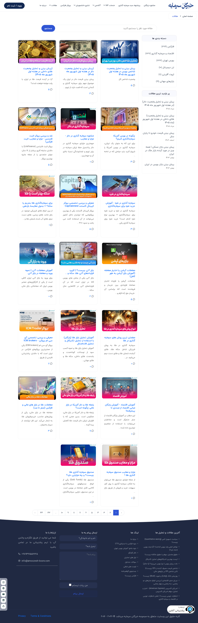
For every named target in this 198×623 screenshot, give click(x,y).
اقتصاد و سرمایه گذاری (159, 53)
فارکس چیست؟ (130, 575)
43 (49, 512)
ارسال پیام (78, 594)
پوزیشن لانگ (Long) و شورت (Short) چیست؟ (160, 576)
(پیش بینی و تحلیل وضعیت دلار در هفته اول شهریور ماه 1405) (158, 103)
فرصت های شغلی (129, 566)
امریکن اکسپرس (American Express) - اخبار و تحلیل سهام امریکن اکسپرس (160, 590)
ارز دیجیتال (166, 67)
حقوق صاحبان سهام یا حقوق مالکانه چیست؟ (161, 554)
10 (62, 512)
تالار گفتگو (132, 552)
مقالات (54, 5)
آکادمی (98, 5)
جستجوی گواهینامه (128, 571)
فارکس (167, 46)
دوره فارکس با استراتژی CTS (125, 543)
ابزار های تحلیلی (130, 557)
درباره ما (43, 5)
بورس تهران (165, 60)
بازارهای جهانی (165, 81)
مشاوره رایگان (149, 5)
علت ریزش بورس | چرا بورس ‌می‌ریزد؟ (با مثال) (160, 563)
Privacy (22, 616)
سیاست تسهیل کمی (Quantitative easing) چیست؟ (161, 541)
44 (41, 512)
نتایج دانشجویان (83, 5)
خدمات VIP (110, 5)
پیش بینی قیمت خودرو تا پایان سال (158, 134)
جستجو (48, 28)
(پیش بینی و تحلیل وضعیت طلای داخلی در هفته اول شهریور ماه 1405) (158, 119)
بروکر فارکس (65, 5)
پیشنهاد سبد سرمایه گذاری (129, 5)
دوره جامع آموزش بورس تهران (125, 548)
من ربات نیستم (80, 585)
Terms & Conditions (40, 616)
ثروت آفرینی (166, 74)
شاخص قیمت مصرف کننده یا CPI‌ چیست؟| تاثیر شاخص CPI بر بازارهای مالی (161, 570)
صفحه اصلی (187, 16)
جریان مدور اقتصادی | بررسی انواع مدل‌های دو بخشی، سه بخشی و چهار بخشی (160, 582)
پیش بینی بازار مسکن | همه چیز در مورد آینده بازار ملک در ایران (159, 150)
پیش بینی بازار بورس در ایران (159, 164)
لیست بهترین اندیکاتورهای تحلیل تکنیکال (162, 559)
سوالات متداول (130, 562)
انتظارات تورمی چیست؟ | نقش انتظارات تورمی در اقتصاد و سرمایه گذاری (160, 598)
